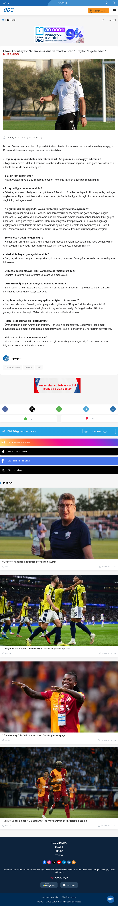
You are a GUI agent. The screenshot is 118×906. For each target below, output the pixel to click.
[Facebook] (44, 862)
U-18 (39, 367)
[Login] (114, 3)
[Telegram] (64, 862)
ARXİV (59, 851)
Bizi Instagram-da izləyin (19, 442)
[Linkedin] (69, 862)
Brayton (28, 367)
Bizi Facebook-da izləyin (19, 461)
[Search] (107, 3)
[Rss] (74, 862)
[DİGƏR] (113, 11)
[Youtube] (59, 862)
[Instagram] (49, 862)
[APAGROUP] (59, 878)
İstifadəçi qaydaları (50, 897)
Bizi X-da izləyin (15, 470)
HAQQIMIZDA (59, 842)
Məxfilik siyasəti (69, 897)
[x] (54, 862)
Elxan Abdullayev (12, 367)
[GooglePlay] (49, 885)
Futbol (112, 20)
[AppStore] (69, 885)
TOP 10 (59, 855)
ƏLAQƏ (59, 847)
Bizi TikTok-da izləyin (17, 451)
